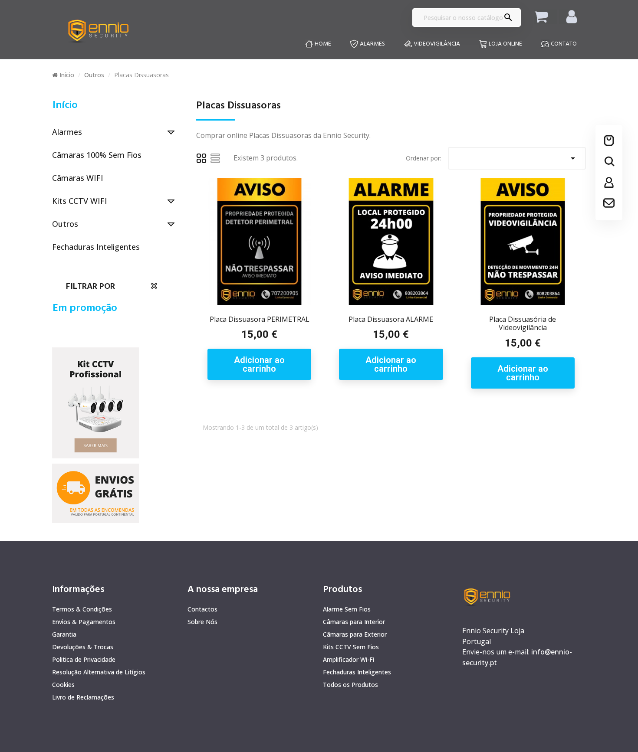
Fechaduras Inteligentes (96, 247)
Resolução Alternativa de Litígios (98, 672)
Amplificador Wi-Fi (348, 659)
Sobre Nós (202, 622)
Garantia (64, 634)
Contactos (202, 609)
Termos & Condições (82, 609)
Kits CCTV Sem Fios (351, 647)
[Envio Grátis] (95, 402)
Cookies (63, 684)
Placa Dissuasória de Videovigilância (522, 323)
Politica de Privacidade (83, 659)
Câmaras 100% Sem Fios (96, 155)
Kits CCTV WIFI (79, 201)
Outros (65, 224)
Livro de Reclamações (83, 697)
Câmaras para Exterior (355, 634)
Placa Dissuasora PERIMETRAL (259, 319)
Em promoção (85, 308)
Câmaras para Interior (354, 622)
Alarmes (67, 132)
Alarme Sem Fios (347, 609)
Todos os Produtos (350, 684)
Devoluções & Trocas (82, 647)
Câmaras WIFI (77, 178)
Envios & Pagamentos (83, 622)
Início (65, 105)
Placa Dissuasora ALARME (391, 319)
